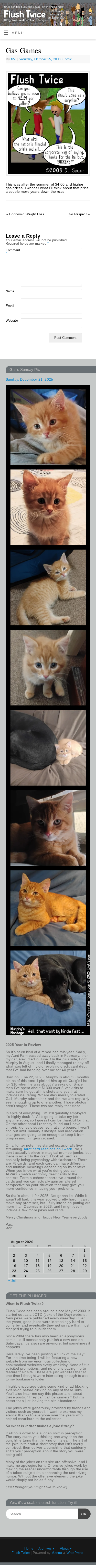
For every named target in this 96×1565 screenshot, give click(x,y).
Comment (9, 251)
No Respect (79, 214)
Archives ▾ (46, 1548)
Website (9, 320)
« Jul (12, 1280)
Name (9, 291)
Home (28, 1548)
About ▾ (66, 1548)
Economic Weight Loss (25, 214)
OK (82, 1514)
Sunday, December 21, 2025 (29, 379)
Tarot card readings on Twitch (47, 1149)
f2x (13, 59)
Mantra (56, 1553)
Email (9, 306)
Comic (67, 59)
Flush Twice (21, 1553)
